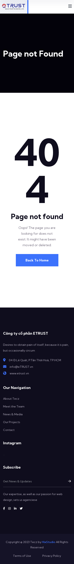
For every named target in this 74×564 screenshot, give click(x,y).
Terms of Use (22, 556)
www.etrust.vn (19, 373)
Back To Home (37, 260)
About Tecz (11, 398)
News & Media (13, 414)
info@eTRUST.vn (21, 367)
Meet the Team (13, 406)
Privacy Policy (51, 556)
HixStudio (48, 542)
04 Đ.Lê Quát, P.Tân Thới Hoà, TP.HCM (35, 360)
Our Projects (11, 422)
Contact (9, 430)
